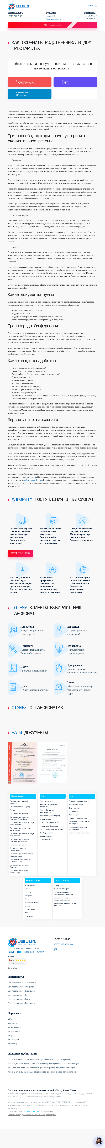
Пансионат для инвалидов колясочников (20, 829)
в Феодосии (13, 1023)
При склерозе (74, 815)
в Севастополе (14, 1031)
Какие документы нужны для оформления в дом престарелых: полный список (42, 1072)
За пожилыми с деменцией (79, 833)
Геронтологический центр (20, 807)
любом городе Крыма (32, 480)
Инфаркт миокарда (61, 889)
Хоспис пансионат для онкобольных (18, 849)
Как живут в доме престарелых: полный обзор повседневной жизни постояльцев (43, 1064)
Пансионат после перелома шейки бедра (20, 872)
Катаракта (28, 896)
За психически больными (49, 822)
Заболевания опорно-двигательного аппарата (63, 893)
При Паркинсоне (46, 833)
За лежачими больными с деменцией (79, 823)
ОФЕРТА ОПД (31, 1111)
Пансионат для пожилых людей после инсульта (22, 824)
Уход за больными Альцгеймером (47, 811)
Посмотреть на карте (53, 19)
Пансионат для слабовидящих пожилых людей (21, 855)
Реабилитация (33, 880)
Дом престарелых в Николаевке (21, 991)
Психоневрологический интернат (19, 802)
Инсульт (28, 892)
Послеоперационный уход (50, 816)
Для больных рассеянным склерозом (49, 806)
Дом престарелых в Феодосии (21, 987)
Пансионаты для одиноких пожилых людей (20, 860)
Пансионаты (17, 796)
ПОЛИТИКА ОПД (15, 1111)
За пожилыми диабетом (78, 818)
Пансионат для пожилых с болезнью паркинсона (20, 840)
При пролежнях (46, 836)
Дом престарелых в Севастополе (22, 983)
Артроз (27, 899)
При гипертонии (75, 808)
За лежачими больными (49, 826)
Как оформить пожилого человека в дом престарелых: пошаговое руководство (42, 1068)
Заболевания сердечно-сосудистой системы (63, 899)
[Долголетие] (18, 6)
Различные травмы (32, 902)
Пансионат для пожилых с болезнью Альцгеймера (20, 818)
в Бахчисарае (13, 1044)
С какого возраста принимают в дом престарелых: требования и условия (39, 1059)
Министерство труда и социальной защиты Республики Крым (32, 1115)
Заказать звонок (63, 944)
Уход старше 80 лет (47, 801)
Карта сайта (12, 968)
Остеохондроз (30, 909)
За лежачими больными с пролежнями (79, 828)
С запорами (73, 811)
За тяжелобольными (77, 805)
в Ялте (10, 1019)
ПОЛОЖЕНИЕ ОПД (46, 1111)
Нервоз (27, 889)
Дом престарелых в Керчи (19, 999)
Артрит (27, 913)
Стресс (27, 906)
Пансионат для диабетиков (20, 845)
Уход (43, 796)
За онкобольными (46, 840)
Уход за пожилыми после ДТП (51, 829)
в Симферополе (14, 1027)
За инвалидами (45, 819)
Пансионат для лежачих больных (19, 866)
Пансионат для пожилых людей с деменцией (22, 835)
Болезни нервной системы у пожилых (65, 904)
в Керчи (11, 1035)
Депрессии (58, 885)
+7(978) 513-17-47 (15, 16)
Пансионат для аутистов (19, 814)
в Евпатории (13, 1039)
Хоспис (13, 810)
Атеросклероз (30, 885)
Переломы (29, 916)
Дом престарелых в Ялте (18, 995)
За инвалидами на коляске (79, 801)
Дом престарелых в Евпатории (21, 1003)
